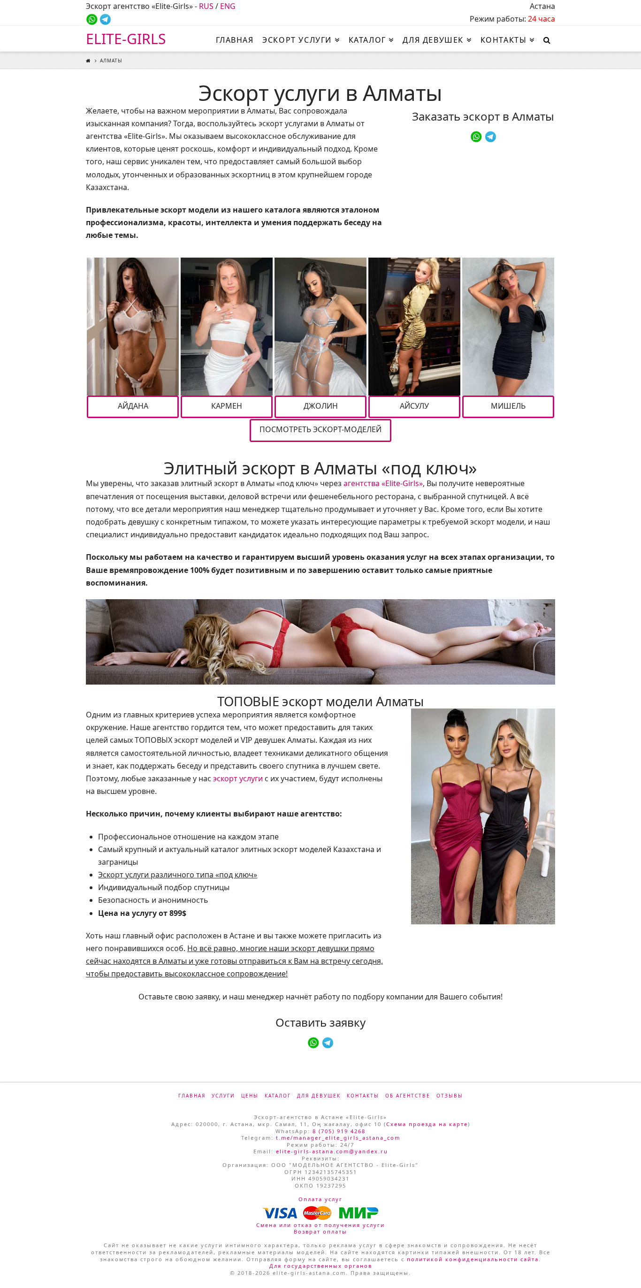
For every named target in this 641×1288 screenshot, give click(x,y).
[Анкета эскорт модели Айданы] (133, 327)
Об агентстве (407, 1095)
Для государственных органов (320, 1265)
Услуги (223, 1095)
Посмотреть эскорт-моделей (320, 429)
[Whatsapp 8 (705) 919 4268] (92, 19)
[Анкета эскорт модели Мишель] (508, 327)
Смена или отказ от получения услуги (320, 1224)
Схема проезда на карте (427, 1124)
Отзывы (449, 1095)
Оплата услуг (320, 1199)
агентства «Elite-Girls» (383, 483)
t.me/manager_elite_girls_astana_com (338, 1137)
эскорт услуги (238, 778)
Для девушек (319, 1095)
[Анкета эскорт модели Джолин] (320, 327)
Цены (250, 1095)
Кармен (226, 406)
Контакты (363, 1095)
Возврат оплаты (320, 1231)
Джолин (321, 406)
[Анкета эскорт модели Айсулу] (414, 327)
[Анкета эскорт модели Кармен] (227, 327)
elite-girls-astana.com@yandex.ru (332, 1151)
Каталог (278, 1095)
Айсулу (414, 406)
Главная (192, 1095)
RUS (206, 6)
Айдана (133, 406)
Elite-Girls (126, 39)
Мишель (508, 406)
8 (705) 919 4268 (339, 1131)
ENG (228, 6)
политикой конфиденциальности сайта (473, 1259)
